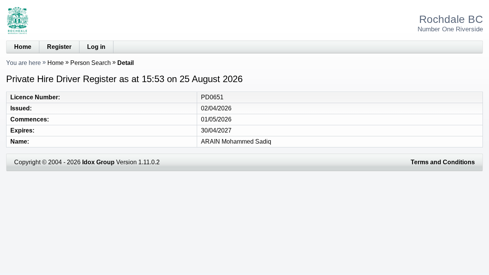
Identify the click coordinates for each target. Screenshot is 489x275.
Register (59, 47)
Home (22, 47)
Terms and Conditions (443, 162)
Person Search (90, 63)
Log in (96, 47)
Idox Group (98, 162)
